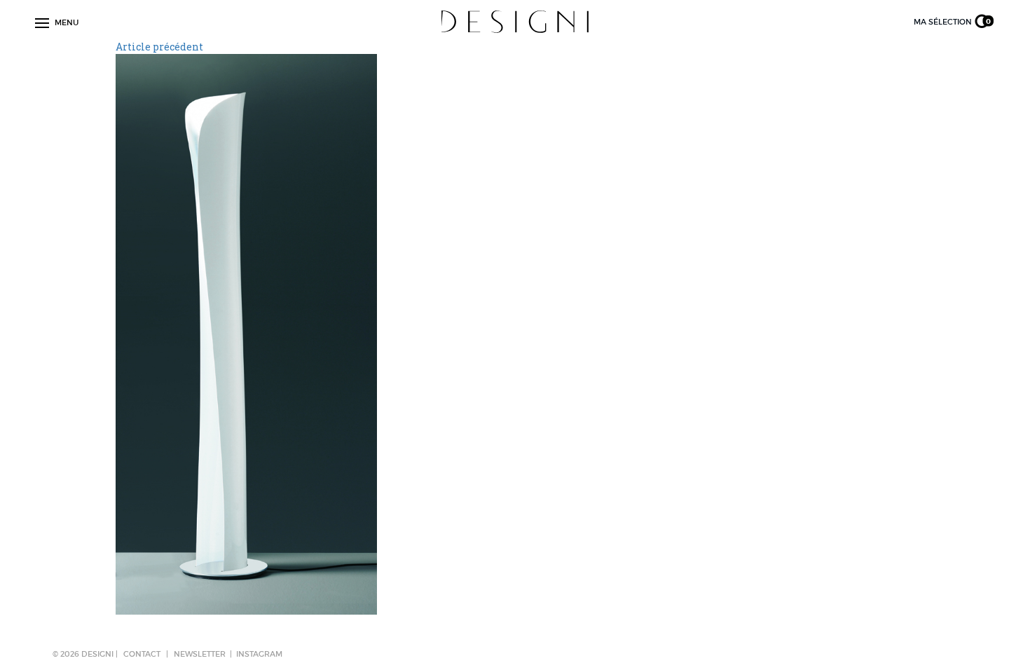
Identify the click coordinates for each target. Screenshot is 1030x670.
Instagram (259, 654)
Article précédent (159, 46)
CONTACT (141, 654)
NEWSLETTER (200, 654)
